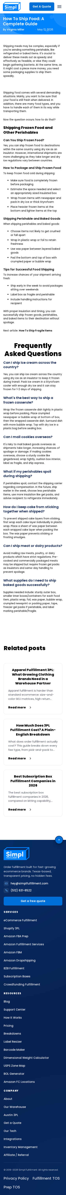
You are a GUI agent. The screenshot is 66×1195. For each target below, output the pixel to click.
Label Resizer (13, 1042)
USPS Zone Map (14, 1066)
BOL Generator (14, 1074)
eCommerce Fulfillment (20, 920)
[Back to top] (59, 840)
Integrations (13, 1139)
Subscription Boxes (17, 976)
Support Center (14, 1009)
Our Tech (10, 1131)
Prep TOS (12, 1187)
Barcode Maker (14, 1050)
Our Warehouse (15, 1107)
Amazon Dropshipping (20, 960)
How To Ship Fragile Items (35, 330)
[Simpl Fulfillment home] (12, 6)
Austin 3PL (11, 1115)
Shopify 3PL (12, 928)
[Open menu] (59, 6)
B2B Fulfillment (14, 968)
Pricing (8, 1026)
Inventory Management (21, 1147)
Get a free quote (33, 901)
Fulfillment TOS (46, 1178)
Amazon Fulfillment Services (24, 944)
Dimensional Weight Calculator (26, 1058)
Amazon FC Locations (19, 1082)
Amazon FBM (13, 952)
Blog (7, 1001)
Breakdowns (12, 1033)
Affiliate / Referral (16, 1155)
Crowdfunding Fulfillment (22, 984)
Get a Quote (12, 1123)
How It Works (13, 1018)
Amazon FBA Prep (16, 936)
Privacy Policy (16, 1178)
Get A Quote (42, 6)
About (8, 1099)
